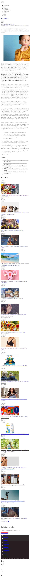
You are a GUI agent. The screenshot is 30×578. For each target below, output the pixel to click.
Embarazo (5, 8)
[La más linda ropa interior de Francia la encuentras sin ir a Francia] (10, 346)
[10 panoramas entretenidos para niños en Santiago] (10, 228)
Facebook (5, 535)
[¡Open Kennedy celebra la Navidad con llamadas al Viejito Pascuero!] (10, 517)
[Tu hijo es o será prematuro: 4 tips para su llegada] (10, 297)
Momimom (5, 18)
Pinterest (5, 540)
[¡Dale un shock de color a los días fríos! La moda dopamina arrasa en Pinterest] (10, 415)
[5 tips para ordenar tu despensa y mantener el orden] (10, 483)
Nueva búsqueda (4, 533)
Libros (4, 15)
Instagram (5, 537)
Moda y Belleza (7, 9)
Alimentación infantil (5, 24)
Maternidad (6, 5)
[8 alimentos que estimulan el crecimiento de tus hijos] (10, 330)
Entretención (6, 11)
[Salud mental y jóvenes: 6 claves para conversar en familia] (10, 364)
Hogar (4, 14)
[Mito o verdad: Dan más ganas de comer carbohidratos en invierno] (10, 244)
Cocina (5, 12)
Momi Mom (5, 25)
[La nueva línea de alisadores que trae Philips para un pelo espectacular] (10, 397)
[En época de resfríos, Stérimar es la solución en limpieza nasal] (10, 432)
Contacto (5, 555)
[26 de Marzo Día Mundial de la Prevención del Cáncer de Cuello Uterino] (10, 279)
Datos (4, 6)
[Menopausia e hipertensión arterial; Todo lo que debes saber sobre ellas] (10, 380)
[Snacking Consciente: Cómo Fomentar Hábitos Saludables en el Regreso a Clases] (10, 193)
